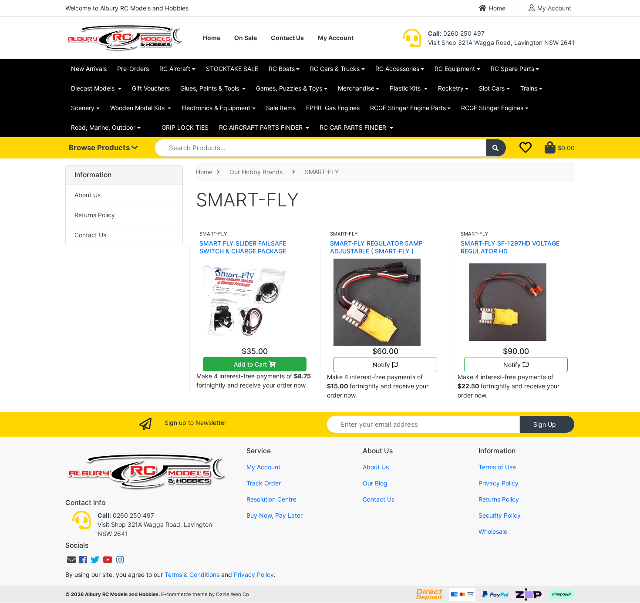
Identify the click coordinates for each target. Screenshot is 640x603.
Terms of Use (497, 467)
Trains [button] (528, 88)
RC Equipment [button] (455, 68)
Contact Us (287, 37)
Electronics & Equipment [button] (216, 107)
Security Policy (499, 515)
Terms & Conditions (192, 574)
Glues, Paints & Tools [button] (210, 88)
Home (497, 8)
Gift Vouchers (151, 88)
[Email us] (71, 560)
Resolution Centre (271, 499)
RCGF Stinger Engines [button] (492, 107)
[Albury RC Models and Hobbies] (124, 36)
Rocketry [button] (451, 88)
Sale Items (281, 107)
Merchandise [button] (356, 88)
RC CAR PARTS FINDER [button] (354, 127)
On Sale (245, 37)
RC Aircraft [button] (174, 68)
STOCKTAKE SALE (232, 68)
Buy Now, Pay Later (274, 515)
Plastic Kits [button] (406, 88)
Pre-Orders (133, 68)
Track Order (263, 483)
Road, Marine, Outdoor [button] (103, 127)
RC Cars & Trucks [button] (335, 68)
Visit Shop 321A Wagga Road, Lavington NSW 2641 (501, 42)
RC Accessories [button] (397, 68)
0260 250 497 (456, 33)
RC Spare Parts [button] (512, 68)
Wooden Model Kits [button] (138, 107)
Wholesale (492, 531)
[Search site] (496, 148)
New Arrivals (89, 68)
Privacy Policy (498, 483)
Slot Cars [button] (492, 88)
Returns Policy (94, 215)
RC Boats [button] (282, 68)
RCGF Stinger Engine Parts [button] (408, 107)
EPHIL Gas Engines (333, 107)
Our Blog (375, 483)
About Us (87, 195)
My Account (554, 8)
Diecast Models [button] (93, 88)
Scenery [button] (82, 107)
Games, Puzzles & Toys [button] (289, 88)
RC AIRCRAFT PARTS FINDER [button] (261, 127)
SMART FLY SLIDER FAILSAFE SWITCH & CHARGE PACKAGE (242, 247)
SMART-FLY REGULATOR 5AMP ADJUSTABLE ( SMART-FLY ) (376, 247)
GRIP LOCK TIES (185, 127)
